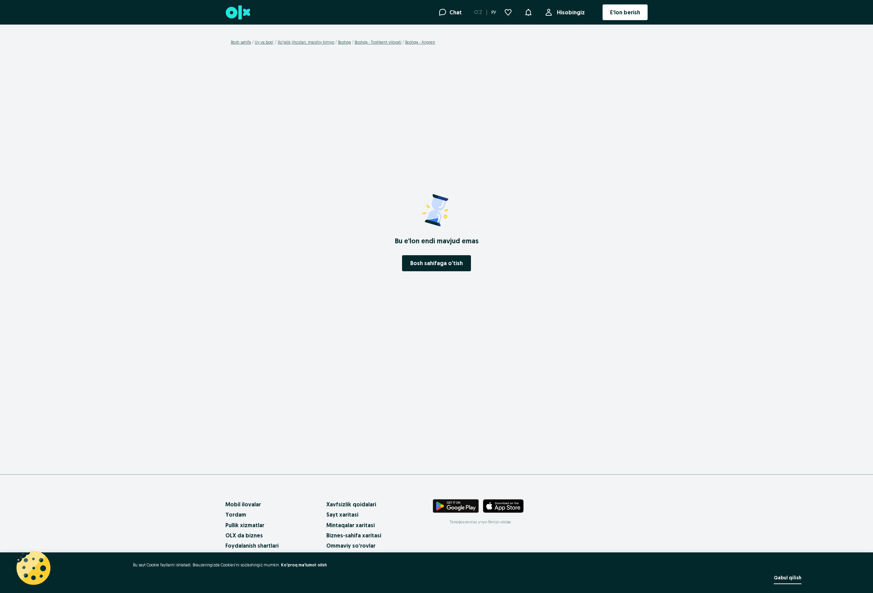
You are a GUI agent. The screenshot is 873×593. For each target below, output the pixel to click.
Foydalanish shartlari (252, 545)
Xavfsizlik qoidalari (351, 504)
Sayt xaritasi (342, 514)
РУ (493, 12)
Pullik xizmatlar (244, 525)
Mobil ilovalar (243, 504)
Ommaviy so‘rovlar (350, 545)
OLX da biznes (244, 535)
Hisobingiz (571, 12)
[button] (528, 11)
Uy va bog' (264, 42)
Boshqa (344, 42)
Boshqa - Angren (420, 42)
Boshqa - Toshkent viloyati (378, 42)
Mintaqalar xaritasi (350, 525)
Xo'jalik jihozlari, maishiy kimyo (306, 42)
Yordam (235, 514)
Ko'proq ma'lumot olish (304, 564)
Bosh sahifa (241, 42)
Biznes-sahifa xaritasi (353, 535)
